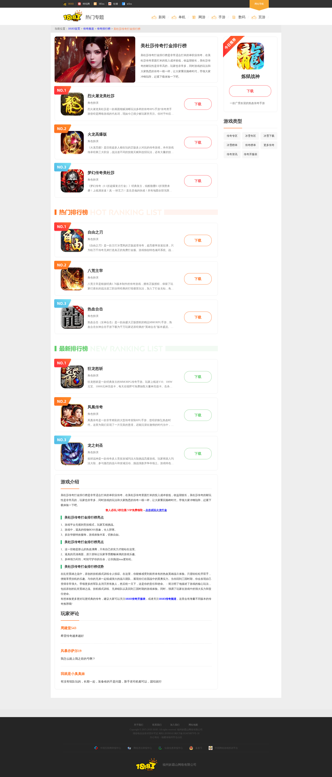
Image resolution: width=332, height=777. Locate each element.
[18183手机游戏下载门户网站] (84, 16)
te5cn (129, 3)
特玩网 (86, 3)
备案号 (198, 748)
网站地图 (193, 724)
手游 (221, 17)
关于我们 (138, 724)
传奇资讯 (232, 154)
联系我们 (157, 724)
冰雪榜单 (232, 145)
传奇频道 (88, 28)
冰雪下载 (269, 135)
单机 (181, 17)
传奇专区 (232, 135)
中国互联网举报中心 (110, 748)
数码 (241, 17)
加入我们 (174, 724)
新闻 (162, 17)
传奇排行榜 (103, 28)
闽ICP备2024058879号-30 (186, 733)
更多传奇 (269, 145)
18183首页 (74, 28)
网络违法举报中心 (143, 748)
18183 (71, 3)
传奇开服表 (250, 154)
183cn (101, 3)
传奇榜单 (250, 145)
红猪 (115, 3)
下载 (197, 104)
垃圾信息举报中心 (173, 748)
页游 (261, 17)
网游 (201, 17)
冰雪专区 (250, 135)
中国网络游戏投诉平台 (226, 748)
